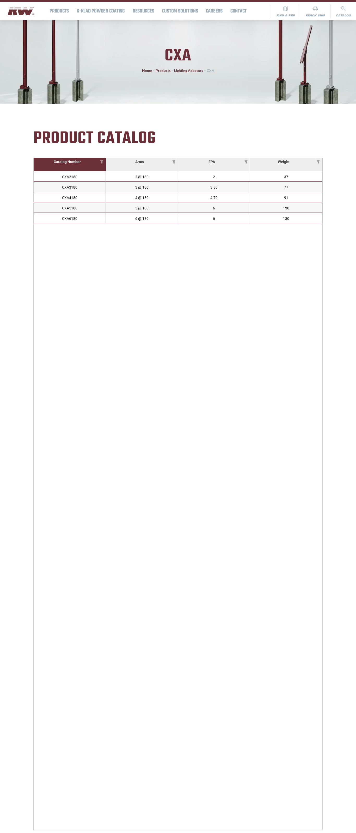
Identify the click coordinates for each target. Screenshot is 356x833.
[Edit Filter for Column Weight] (318, 161)
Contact (238, 11)
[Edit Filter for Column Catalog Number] (101, 161)
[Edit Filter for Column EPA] (246, 161)
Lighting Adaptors (188, 70)
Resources (143, 11)
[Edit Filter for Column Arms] (173, 161)
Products (59, 11)
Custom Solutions (180, 11)
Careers (214, 11)
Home (147, 70)
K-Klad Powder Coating (101, 11)
